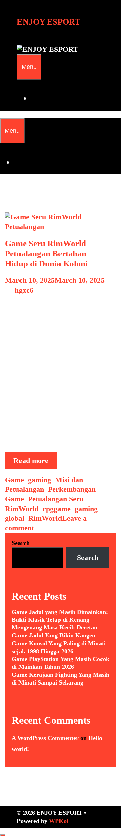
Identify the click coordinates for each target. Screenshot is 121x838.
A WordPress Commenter (45, 738)
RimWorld (22, 508)
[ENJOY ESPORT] (47, 49)
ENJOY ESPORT (48, 21)
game (62, 508)
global (14, 518)
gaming (39, 480)
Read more (35, 462)
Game (14, 480)
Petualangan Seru (56, 499)
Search (21, 543)
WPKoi (58, 821)
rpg (48, 508)
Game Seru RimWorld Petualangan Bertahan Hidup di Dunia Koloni (46, 253)
